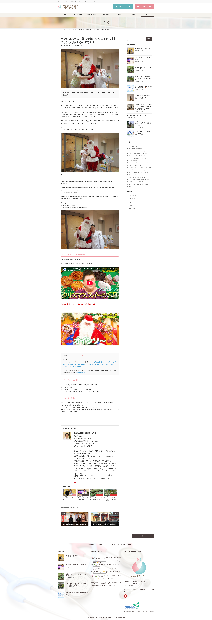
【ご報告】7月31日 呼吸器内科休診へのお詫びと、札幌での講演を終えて (143, 123)
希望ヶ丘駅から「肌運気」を (69, 498)
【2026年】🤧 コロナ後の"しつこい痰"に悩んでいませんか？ (105, 578)
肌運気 (147, 179)
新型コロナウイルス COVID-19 (136, 174)
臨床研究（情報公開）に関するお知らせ (137, 116)
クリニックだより (85, 495)
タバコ (137, 165)
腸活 (140, 182)
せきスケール (143, 155)
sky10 (141, 151)
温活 (142, 177)
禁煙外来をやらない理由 (134, 179)
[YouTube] (75, 481)
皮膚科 (74, 495)
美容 (143, 179)
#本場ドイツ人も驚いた (88, 364)
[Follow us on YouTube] (125, 596)
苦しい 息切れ (132, 184)
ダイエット (144, 165)
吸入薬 (145, 170)
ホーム (82, 544)
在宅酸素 (142, 172)
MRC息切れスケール (133, 151)
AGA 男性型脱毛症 (133, 146)
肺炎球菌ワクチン (133, 182)
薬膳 (143, 184)
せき (137, 155)
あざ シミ (147, 151)
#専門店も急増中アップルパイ (102, 362)
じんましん (131, 155)
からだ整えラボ (99, 495)
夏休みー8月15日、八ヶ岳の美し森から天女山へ (96, 498)
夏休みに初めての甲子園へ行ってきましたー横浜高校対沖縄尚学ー (110, 499)
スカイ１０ (131, 165)
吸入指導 (139, 170)
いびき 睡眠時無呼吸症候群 (135, 153)
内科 (131, 202)
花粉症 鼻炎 (146, 182)
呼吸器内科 (99, 544)
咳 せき (131, 172)
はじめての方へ (90, 544)
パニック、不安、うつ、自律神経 (136, 167)
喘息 (136, 172)
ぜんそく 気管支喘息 (134, 158)
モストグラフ (132, 170)
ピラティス (148, 167)
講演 (147, 184)
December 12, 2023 (80, 372)
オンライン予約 (121, 544)
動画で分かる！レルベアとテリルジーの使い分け (103, 585)
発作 (146, 177)
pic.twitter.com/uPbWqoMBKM (72, 366)
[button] (123, 6)
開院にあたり (131, 208)
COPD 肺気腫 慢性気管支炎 (135, 148)
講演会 (130, 186)
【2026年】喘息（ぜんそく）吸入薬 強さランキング (104, 555)
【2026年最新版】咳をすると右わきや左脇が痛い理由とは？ (105, 568)
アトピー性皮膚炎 (145, 158)
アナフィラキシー (133, 160)
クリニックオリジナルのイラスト (136, 163)
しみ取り (146, 153)
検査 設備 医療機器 (134, 177)
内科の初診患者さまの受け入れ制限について (83, 498)
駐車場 (113, 544)
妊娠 (147, 172)
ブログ (129, 544)
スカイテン (148, 163)
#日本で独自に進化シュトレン (104, 364)
